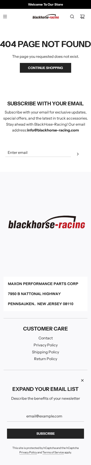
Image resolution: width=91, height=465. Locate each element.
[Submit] (78, 154)
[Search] (72, 16)
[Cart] (82, 16)
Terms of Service (53, 452)
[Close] (82, 380)
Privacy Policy (28, 452)
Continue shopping (45, 68)
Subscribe (45, 433)
